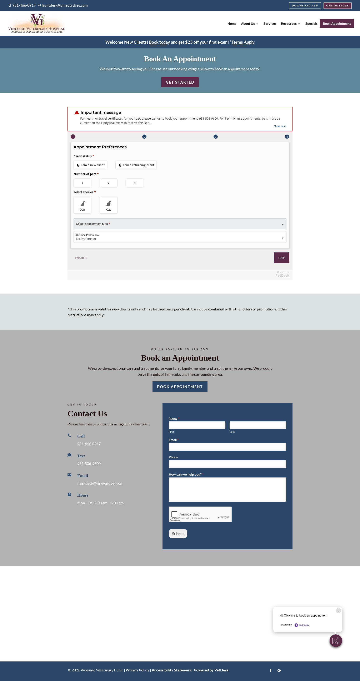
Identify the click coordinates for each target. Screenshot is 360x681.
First (171, 431)
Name (174, 418)
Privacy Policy (137, 670)
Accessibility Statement (172, 670)
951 (89, 463)
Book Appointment (337, 23)
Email (174, 440)
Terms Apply (243, 42)
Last (232, 431)
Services (270, 23)
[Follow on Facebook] (271, 670)
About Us (248, 23)
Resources (289, 23)
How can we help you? (186, 474)
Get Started (180, 82)
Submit (178, 533)
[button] (336, 640)
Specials (311, 23)
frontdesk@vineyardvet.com (100, 483)
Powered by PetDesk (211, 670)
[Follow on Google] (279, 670)
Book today (159, 42)
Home (232, 23)
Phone (173, 457)
